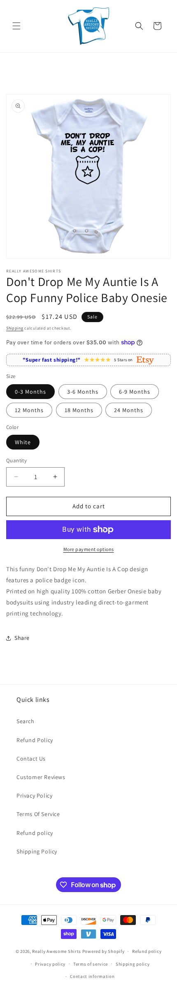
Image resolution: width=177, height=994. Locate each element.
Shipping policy (133, 964)
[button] (16, 26)
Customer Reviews (40, 777)
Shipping (14, 328)
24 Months (128, 410)
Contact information (92, 976)
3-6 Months (82, 391)
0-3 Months (30, 391)
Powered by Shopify (103, 951)
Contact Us (31, 758)
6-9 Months (134, 391)
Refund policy (34, 833)
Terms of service (90, 964)
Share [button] (22, 637)
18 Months (79, 410)
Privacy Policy (34, 795)
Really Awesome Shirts (56, 951)
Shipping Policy (36, 851)
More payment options (88, 549)
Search (25, 721)
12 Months (29, 410)
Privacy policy (50, 964)
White (23, 442)
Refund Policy (34, 740)
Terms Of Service (38, 814)
